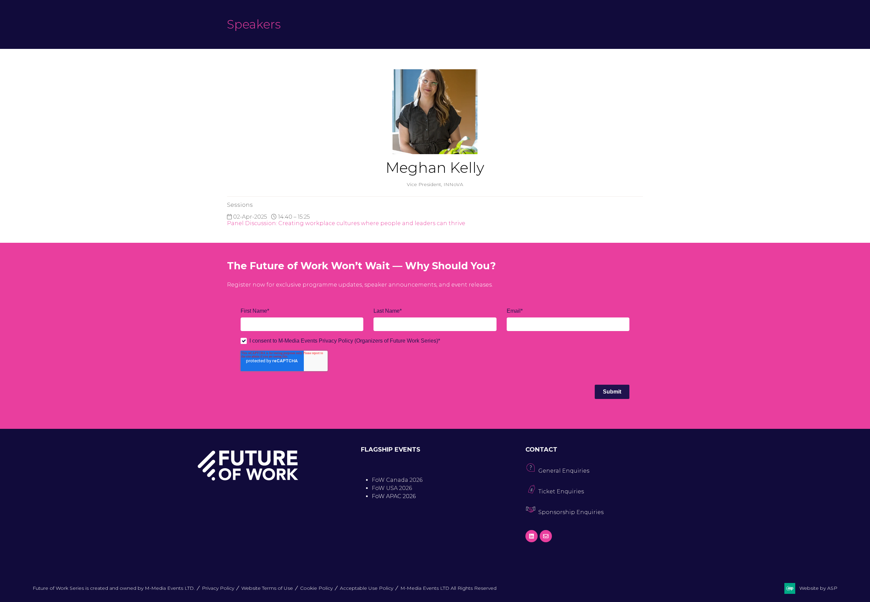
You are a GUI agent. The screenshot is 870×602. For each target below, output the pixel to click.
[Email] (546, 536)
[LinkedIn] (531, 536)
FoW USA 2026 (392, 488)
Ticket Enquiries (561, 491)
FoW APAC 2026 (394, 496)
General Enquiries (563, 471)
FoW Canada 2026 (397, 480)
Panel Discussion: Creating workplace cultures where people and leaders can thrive (346, 223)
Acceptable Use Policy (366, 588)
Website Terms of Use (267, 588)
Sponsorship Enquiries (571, 512)
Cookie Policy (316, 588)
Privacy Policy (218, 588)
